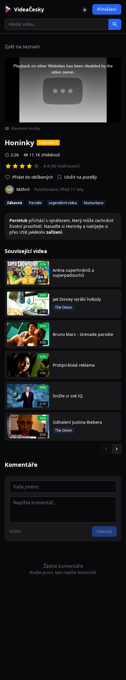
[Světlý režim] (84, 9)
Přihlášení (107, 9)
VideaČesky (29, 9)
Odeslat (104, 531)
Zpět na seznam (22, 46)
